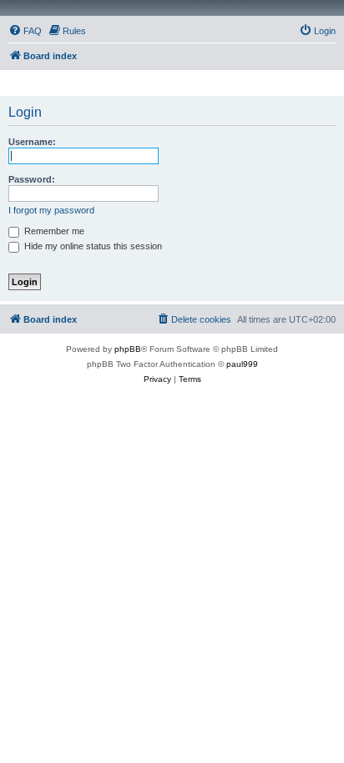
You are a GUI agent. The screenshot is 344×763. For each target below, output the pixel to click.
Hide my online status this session (92, 246)
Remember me (53, 231)
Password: (31, 179)
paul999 (242, 364)
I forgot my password (51, 210)
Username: (32, 142)
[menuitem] (25, 31)
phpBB (127, 349)
